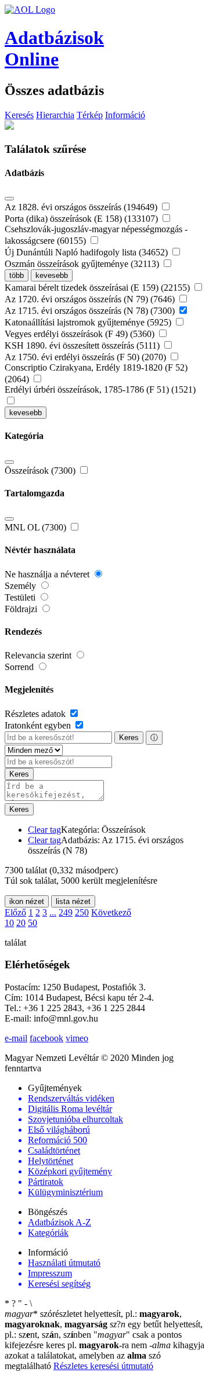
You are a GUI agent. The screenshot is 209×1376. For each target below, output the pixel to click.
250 (82, 912)
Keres (129, 737)
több (16, 275)
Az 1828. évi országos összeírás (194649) (82, 207)
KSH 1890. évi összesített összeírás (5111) (83, 345)
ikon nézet (26, 901)
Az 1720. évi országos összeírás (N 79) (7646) (91, 299)
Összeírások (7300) (41, 470)
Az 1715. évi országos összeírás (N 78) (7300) (91, 311)
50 (32, 923)
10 (9, 923)
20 (21, 923)
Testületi (21, 597)
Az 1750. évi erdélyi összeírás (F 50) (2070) (86, 357)
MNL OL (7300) (37, 527)
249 (66, 912)
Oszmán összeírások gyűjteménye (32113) (83, 264)
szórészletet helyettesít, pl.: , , (93, 1319)
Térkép (90, 115)
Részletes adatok (36, 714)
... (52, 912)
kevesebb (51, 275)
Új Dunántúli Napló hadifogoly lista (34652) (87, 252)
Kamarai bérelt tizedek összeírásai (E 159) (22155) (98, 287)
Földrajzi (22, 609)
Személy (21, 586)
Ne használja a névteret (48, 574)
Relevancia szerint (39, 655)
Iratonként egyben (39, 725)
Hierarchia (55, 115)
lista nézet (73, 901)
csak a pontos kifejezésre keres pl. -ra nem (93, 1340)
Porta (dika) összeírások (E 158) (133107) (82, 219)
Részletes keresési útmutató (103, 1366)
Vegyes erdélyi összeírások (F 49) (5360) (81, 334)
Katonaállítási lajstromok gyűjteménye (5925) (89, 322)
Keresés (19, 115)
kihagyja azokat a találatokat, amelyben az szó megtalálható (104, 1355)
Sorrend (20, 667)
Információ (125, 115)
